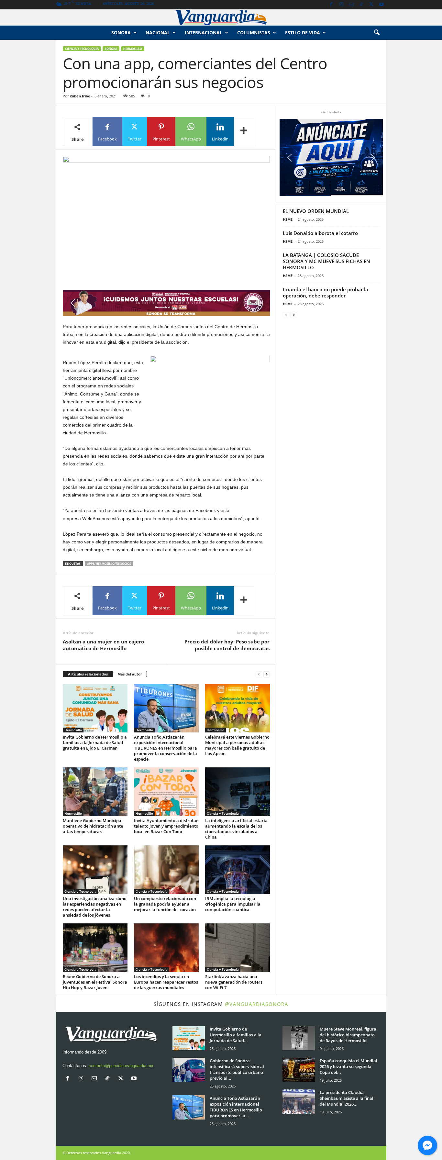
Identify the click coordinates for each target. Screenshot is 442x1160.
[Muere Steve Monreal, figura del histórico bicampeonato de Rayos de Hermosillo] (298, 1038)
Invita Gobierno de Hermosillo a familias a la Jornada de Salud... (235, 1034)
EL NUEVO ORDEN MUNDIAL (316, 211)
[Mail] (351, 4)
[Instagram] (341, 4)
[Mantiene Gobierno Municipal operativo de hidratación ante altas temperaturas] (95, 791)
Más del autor (129, 674)
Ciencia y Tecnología (82, 49)
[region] (166, 303)
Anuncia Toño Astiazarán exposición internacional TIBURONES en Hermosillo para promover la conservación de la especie (165, 748)
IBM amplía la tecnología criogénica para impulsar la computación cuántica (232, 904)
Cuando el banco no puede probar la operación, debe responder (325, 292)
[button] (377, 33)
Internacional (203, 32)
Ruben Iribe (80, 96)
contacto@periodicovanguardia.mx (121, 1065)
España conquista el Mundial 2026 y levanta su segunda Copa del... (348, 1066)
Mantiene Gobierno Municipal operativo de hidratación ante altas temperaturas (93, 826)
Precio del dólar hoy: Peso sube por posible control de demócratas (227, 645)
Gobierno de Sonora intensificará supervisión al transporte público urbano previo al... (237, 1069)
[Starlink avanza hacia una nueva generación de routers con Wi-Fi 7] (237, 947)
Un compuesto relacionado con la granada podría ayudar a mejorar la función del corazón (165, 904)
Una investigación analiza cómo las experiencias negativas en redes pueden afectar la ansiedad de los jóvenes (95, 907)
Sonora (121, 32)
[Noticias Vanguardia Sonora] (221, 17)
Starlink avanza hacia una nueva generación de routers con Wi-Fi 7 (233, 982)
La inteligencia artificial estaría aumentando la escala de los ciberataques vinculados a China (236, 829)
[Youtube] (381, 4)
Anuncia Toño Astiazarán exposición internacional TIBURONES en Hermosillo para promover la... (236, 1107)
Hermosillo (132, 49)
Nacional (158, 32)
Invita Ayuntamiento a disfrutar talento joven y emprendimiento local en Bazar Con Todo (166, 826)
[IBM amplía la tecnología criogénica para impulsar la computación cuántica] (237, 869)
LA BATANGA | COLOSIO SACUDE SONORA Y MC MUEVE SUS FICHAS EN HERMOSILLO (326, 261)
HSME (288, 219)
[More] (244, 131)
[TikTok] (361, 4)
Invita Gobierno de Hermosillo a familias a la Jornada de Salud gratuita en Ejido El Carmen (95, 742)
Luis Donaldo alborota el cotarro (320, 233)
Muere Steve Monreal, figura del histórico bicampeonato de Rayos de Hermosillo (348, 1034)
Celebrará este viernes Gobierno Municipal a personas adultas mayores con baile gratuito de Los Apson (237, 745)
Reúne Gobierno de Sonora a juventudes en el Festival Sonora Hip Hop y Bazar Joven (95, 982)
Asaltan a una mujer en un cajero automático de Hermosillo (103, 645)
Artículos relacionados (88, 674)
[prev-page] (259, 674)
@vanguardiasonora (257, 1004)
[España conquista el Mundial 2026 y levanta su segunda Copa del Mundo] (298, 1070)
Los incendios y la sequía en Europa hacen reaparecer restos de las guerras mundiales (166, 982)
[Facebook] (331, 4)
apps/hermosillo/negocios (109, 564)
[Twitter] (371, 4)
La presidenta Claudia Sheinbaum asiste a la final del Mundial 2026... (346, 1098)
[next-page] (266, 674)
